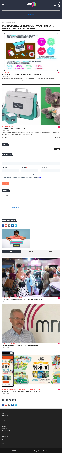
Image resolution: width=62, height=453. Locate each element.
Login (55, 5)
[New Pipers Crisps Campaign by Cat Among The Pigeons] (31, 369)
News (8, 72)
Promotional (5, 415)
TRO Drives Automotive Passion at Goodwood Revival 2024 (22, 299)
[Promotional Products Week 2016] (31, 106)
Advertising (4, 419)
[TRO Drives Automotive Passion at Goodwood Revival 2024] (31, 277)
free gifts (19, 25)
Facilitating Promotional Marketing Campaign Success (20, 345)
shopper (30, 255)
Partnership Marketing (13, 389)
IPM (9, 343)
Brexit (31, 252)
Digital (50, 252)
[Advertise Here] (16, 238)
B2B (3, 438)
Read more (4, 83)
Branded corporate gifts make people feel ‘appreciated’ (21, 74)
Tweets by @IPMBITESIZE (8, 195)
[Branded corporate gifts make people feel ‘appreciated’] (31, 52)
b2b (11, 252)
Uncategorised (9, 126)
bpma (10, 25)
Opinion (13, 343)
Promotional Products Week (18, 28)
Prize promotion (23, 389)
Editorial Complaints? (7, 430)
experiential (7, 297)
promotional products (40, 25)
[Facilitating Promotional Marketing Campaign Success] (31, 323)
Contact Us (4, 428)
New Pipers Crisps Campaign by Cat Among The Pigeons (21, 391)
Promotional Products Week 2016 (13, 129)
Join (55, 3)
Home (3, 22)
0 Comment (57, 83)
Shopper (4, 439)
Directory (4, 420)
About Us (4, 426)
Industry (4, 441)
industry (4, 72)
